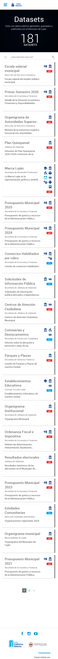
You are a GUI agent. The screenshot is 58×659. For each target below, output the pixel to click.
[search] (53, 57)
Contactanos (44, 652)
